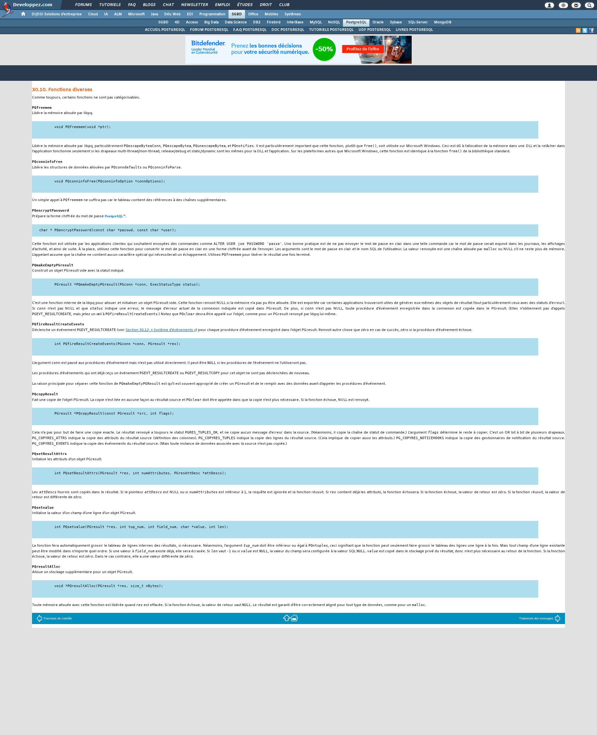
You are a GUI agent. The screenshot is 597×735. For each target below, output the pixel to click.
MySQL (316, 22)
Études (244, 4)
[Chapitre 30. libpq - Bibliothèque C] (286, 617)
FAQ (131, 4)
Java (154, 14)
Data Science (236, 22)
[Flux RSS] (578, 30)
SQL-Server (418, 22)
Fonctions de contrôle (58, 618)
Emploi (222, 4)
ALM (118, 14)
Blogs (149, 4)
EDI (190, 14)
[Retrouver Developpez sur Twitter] (584, 30)
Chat (168, 4)
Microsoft (136, 14)
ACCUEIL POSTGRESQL (165, 30)
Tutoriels (109, 4)
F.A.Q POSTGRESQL (249, 30)
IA (106, 14)
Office (253, 14)
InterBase (295, 22)
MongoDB (442, 22)
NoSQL (334, 22)
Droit (265, 4)
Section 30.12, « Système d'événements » (161, 330)
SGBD (237, 14)
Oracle (378, 22)
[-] (294, 617)
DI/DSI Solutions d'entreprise (57, 14)
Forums (83, 4)
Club (283, 4)
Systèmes (293, 14)
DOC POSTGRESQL (287, 30)
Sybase (396, 22)
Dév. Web (172, 14)
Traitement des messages (536, 618)
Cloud (93, 14)
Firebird (273, 22)
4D (177, 22)
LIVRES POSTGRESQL (414, 30)
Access (192, 22)
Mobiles (271, 14)
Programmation (212, 14)
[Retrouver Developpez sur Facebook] (591, 30)
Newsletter (194, 4)
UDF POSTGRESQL (375, 30)
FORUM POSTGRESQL (209, 30)
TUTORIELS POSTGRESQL (331, 30)
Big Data (211, 22)
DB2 (257, 22)
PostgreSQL (356, 22)
